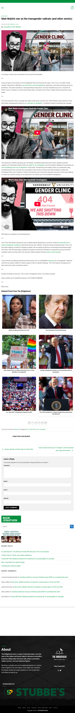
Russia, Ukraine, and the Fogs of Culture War (18, 449)
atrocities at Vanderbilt (34, 103)
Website (6, 498)
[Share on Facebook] (32, 422)
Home (19, 707)
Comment (7, 465)
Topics (55, 707)
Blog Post (4, 16)
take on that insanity (53, 252)
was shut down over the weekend (33, 85)
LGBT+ (27, 429)
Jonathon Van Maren (12, 27)
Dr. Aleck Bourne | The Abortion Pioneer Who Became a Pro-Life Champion (25, 552)
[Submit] (72, 526)
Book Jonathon (43, 707)
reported (51, 260)
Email (6, 490)
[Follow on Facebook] (58, 670)
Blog (28, 707)
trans (37, 429)
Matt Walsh (33, 429)
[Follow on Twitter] (60, 670)
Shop (50, 707)
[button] (2, 8)
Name (6, 481)
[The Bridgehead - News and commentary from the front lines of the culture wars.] (37, 7)
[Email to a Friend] (39, 422)
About (24, 707)
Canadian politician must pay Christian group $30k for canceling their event (43, 577)
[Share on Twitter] (35, 422)
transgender (42, 429)
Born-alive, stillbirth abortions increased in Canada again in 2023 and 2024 (36, 582)
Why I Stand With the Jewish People (13, 562)
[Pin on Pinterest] (42, 422)
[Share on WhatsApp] (29, 422)
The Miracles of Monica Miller (11, 566)
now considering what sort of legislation (14, 167)
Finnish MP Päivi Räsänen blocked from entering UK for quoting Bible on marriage (27, 559)
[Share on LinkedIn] (45, 422)
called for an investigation (36, 165)
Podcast (34, 707)
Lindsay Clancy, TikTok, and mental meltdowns (16, 555)
